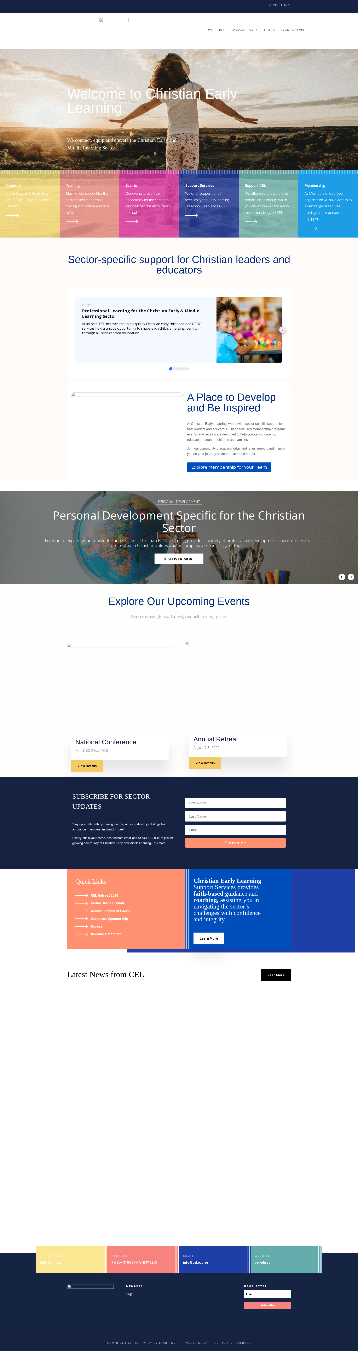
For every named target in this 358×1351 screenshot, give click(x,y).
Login (130, 1293)
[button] (168, 577)
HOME (208, 30)
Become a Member (106, 934)
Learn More (209, 938)
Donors (97, 926)
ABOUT (222, 30)
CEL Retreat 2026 (104, 895)
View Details (87, 766)
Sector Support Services (110, 911)
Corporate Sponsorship (109, 919)
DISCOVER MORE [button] (179, 558)
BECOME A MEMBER (292, 30)
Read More (276, 975)
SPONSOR (238, 30)
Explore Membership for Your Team (229, 467)
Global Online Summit (107, 903)
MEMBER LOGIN (279, 5)
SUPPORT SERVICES (262, 30)
